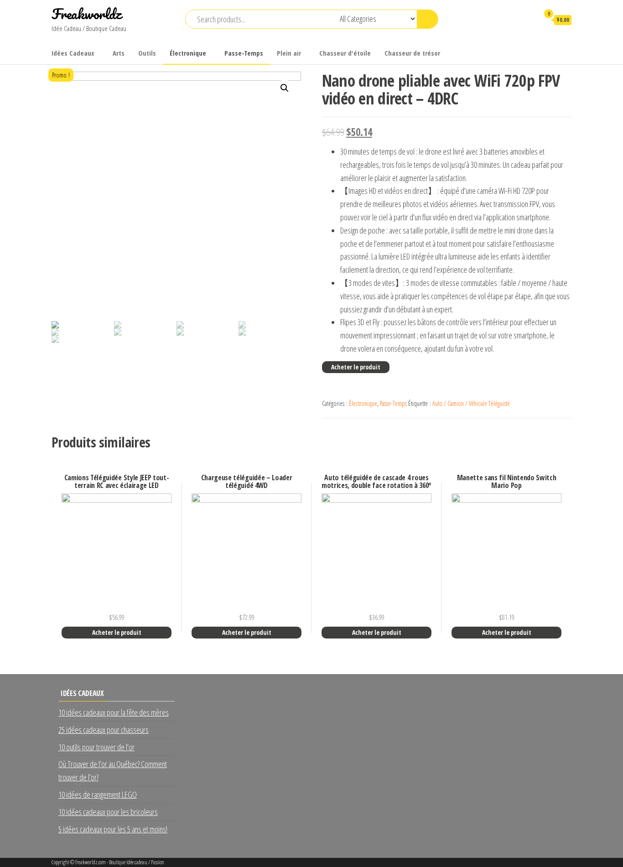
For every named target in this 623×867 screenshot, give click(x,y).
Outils (147, 52)
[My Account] (527, 19)
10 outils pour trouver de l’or (96, 747)
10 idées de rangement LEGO (97, 794)
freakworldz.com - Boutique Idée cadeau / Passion (119, 862)
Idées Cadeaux (73, 52)
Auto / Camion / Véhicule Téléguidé (471, 403)
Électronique (188, 52)
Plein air (289, 52)
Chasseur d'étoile (345, 52)
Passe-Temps (243, 52)
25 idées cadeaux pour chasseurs (103, 729)
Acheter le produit (355, 367)
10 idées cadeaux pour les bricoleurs (108, 811)
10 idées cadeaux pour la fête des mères (113, 712)
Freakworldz (86, 14)
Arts (119, 52)
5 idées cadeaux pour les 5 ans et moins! (112, 829)
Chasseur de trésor (412, 52)
